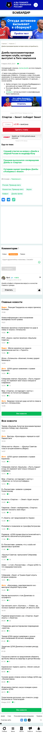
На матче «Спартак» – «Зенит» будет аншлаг (20, 500)
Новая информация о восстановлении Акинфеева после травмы (17, 319)
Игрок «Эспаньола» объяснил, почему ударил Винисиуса (20, 359)
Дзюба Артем (16, 194)
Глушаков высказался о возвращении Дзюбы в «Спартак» (21, 161)
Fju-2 (8, 277)
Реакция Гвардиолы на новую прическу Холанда (21, 308)
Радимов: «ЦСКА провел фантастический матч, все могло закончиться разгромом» (21, 535)
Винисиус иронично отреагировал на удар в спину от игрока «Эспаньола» (20, 329)
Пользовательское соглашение (24, 716)
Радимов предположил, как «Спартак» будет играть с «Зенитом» (20, 617)
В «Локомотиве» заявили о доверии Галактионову (16, 490)
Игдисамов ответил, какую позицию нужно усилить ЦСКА (19, 688)
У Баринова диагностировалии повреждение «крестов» (20, 627)
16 (10, 559)
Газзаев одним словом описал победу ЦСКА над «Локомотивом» (21, 678)
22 (10, 621)
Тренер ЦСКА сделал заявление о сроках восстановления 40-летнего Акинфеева (18, 637)
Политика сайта (6, 720)
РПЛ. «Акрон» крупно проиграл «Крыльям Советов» (19, 339)
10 (10, 512)
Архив (3, 716)
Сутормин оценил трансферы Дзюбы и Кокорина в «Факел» (21, 170)
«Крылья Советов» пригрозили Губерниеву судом (19, 556)
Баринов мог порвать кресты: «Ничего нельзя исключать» (21, 668)
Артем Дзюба (24, 68)
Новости (11, 43)
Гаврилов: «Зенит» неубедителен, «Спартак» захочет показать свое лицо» (20, 509)
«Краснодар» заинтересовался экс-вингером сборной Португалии (19, 586)
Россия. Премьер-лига (11, 185)
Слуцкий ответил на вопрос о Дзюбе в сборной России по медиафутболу (21, 152)
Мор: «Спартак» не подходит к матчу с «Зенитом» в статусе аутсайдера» (17, 392)
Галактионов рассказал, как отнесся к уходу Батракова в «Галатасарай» (20, 698)
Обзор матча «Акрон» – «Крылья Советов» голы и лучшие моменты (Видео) (19, 447)
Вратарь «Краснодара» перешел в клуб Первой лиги (20, 437)
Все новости (21, 414)
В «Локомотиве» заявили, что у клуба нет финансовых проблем (19, 546)
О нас (9, 716)
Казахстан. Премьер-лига (12, 189)
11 (10, 385)
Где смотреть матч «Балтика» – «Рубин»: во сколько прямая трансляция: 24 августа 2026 (20, 607)
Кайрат (5, 194)
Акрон (29, 189)
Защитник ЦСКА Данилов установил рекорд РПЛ (20, 647)
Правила (39, 716)
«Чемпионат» (15, 179)
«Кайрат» (9, 92)
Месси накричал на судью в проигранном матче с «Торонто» (16, 349)
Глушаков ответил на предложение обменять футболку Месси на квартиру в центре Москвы (21, 658)
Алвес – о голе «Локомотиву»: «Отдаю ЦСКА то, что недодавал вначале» (21, 566)
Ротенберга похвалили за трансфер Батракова (21, 526)
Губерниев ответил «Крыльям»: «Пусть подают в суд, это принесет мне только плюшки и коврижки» (21, 381)
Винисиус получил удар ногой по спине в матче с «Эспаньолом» (21, 402)
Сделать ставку (21, 130)
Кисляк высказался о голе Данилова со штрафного (18, 596)
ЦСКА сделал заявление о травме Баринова (18, 370)
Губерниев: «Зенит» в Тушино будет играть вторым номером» (19, 576)
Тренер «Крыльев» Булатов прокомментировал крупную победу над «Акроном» (21, 427)
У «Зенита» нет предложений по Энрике (18, 518)
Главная (4, 43)
